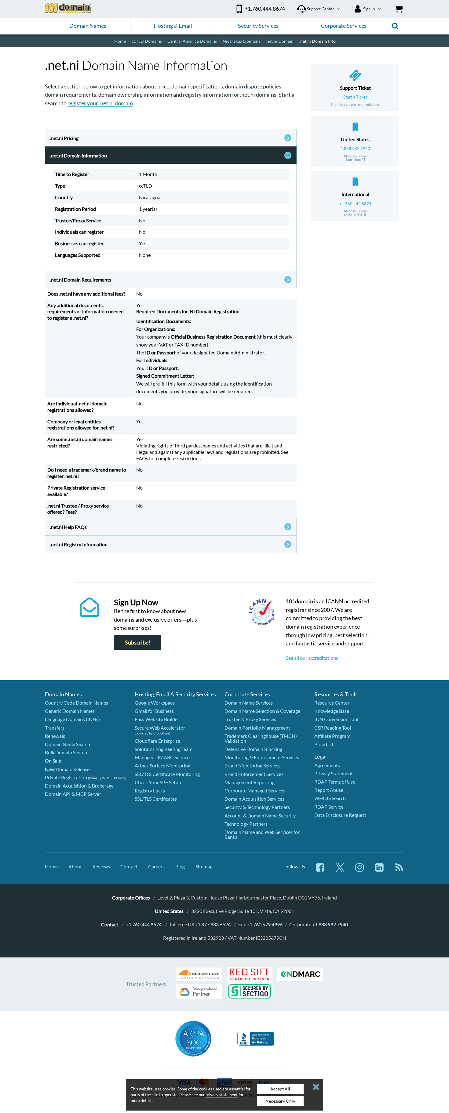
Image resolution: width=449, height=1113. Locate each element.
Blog (180, 866)
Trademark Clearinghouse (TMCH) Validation (260, 738)
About (75, 866)
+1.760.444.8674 (355, 203)
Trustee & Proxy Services (250, 719)
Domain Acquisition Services (254, 799)
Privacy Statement (333, 773)
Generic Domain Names (70, 711)
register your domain (100, 103)
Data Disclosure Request (340, 815)
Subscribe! (137, 642)
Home (51, 866)
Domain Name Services (248, 702)
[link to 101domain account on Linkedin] (379, 870)
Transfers (54, 728)
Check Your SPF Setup (158, 782)
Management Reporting (249, 782)
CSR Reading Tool (332, 728)
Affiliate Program (332, 736)
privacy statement (222, 1094)
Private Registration (66, 777)
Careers (156, 866)
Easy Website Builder (157, 719)
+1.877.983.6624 (213, 924)
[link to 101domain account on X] (340, 870)
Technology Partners (246, 824)
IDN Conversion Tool (336, 719)
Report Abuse (328, 790)
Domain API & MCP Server (73, 794)
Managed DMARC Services (163, 757)
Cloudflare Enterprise (157, 741)
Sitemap (204, 866)
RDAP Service (328, 807)
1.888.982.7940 (355, 148)
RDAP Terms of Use (334, 781)
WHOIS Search (330, 798)
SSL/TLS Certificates (156, 799)
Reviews (101, 866)
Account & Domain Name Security (260, 815)
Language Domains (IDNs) (72, 719)
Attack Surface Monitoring (162, 765)
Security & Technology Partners (257, 807)
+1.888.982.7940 (330, 924)
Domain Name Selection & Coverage (262, 711)
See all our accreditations (312, 658)
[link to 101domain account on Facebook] (320, 870)
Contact (128, 866)
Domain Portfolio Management (257, 728)
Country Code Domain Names (76, 702)
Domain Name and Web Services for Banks (262, 834)
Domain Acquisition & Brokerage (79, 785)
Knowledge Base (331, 711)
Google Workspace (155, 702)
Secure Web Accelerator (160, 728)
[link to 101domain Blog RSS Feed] (399, 870)
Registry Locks (150, 790)
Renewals (55, 736)
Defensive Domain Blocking (253, 749)
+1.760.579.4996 (265, 924)
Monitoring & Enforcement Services (261, 757)
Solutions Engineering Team (163, 749)
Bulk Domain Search (66, 752)
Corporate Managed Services (254, 790)
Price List (324, 744)
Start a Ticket (355, 97)
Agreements (327, 765)
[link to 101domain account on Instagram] (359, 870)
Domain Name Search (67, 744)
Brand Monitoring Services (252, 765)
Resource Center (331, 702)
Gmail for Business (154, 711)
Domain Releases (68, 769)
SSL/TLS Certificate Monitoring (167, 774)
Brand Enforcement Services (253, 774)
